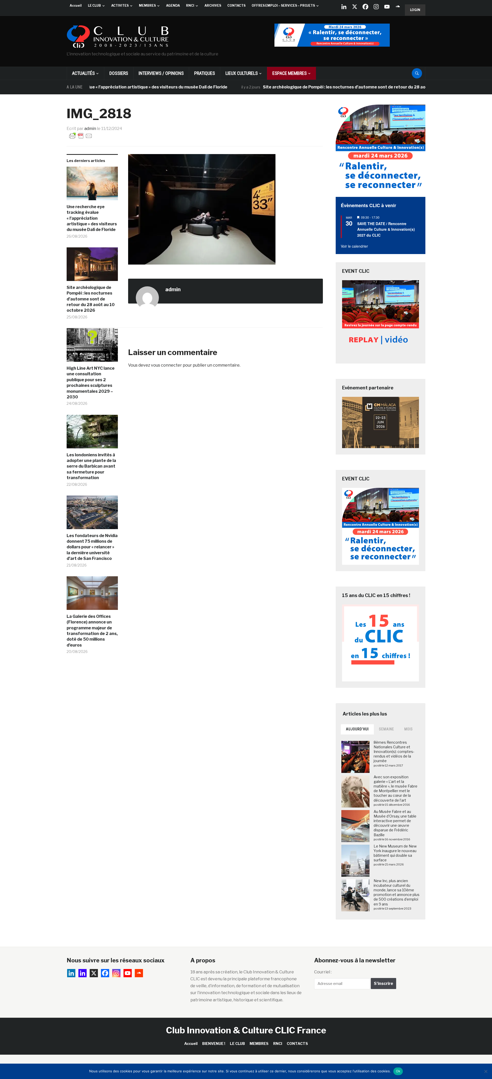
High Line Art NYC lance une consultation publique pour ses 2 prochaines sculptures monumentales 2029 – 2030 (91, 382)
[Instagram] (376, 7)
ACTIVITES (120, 5)
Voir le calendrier (354, 246)
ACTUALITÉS (83, 73)
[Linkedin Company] (344, 7)
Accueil (76, 5)
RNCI (190, 5)
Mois (408, 729)
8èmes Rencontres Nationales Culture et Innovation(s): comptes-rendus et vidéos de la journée (394, 751)
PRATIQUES (204, 73)
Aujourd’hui (357, 729)
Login (415, 10)
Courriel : (323, 972)
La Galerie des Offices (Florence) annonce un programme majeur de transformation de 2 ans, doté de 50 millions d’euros (92, 631)
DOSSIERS (118, 73)
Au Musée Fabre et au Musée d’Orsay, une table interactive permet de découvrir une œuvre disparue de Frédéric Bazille (395, 823)
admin (90, 128)
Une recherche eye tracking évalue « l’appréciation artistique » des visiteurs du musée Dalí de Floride (101, 87)
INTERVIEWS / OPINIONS (161, 73)
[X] (354, 7)
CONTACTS (236, 5)
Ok (398, 1071)
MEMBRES (147, 5)
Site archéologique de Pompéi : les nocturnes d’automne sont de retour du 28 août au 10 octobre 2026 (343, 87)
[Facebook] (365, 7)
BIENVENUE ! (213, 1043)
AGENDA (173, 5)
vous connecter (166, 365)
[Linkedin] (82, 973)
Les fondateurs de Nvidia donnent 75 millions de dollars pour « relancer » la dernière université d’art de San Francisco (92, 547)
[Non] (485, 1071)
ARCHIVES (212, 5)
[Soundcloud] (398, 7)
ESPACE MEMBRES (289, 73)
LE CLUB (94, 5)
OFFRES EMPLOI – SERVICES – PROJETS (283, 5)
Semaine (386, 729)
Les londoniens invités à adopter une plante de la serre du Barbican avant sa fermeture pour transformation (91, 466)
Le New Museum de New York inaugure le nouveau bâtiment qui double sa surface (395, 853)
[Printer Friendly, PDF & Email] (81, 135)
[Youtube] (387, 7)
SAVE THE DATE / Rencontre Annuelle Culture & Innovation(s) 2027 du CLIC (386, 229)
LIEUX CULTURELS (241, 73)
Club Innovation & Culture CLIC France (246, 1030)
